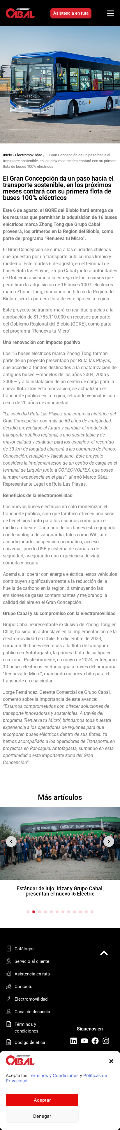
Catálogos (25, 948)
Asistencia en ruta (32, 974)
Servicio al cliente (32, 961)
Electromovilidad (28, 155)
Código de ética (30, 1042)
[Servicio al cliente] (9, 961)
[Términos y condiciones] (9, 1024)
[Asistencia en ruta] (9, 974)
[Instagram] (106, 1041)
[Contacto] (9, 986)
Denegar (42, 1116)
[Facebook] (95, 1041)
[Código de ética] (9, 1042)
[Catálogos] (9, 948)
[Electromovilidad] (9, 999)
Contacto (24, 986)
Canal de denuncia (32, 1011)
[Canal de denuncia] (9, 1011)
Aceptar (42, 1100)
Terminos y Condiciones (54, 1075)
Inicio (7, 155)
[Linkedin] (73, 1041)
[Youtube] (84, 1041)
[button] (111, 1061)
